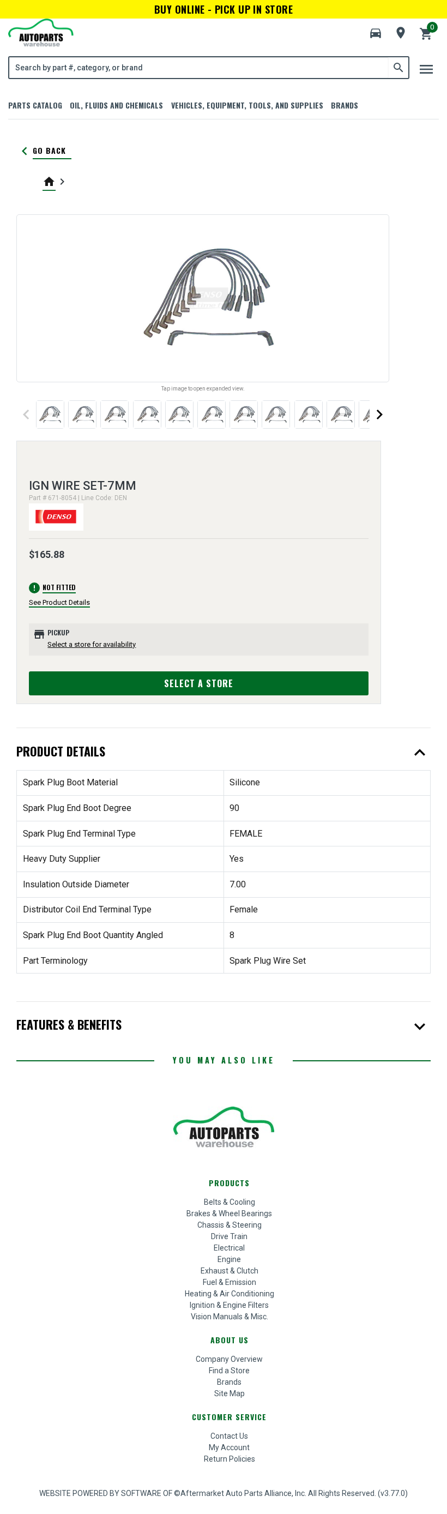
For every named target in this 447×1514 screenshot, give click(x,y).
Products (229, 1182)
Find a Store (229, 1370)
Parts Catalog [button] (35, 105)
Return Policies (229, 1459)
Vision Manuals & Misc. (229, 1316)
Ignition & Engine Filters (229, 1305)
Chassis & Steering (229, 1225)
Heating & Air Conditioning (229, 1293)
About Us (229, 1339)
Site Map (229, 1393)
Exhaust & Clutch (229, 1270)
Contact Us (229, 1436)
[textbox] (199, 67)
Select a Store (198, 683)
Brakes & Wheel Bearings (229, 1213)
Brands (344, 105)
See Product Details (59, 602)
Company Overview (229, 1359)
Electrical (229, 1247)
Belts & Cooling (229, 1202)
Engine (229, 1259)
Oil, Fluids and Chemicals (116, 105)
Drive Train (229, 1236)
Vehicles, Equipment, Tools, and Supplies (247, 105)
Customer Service (229, 1416)
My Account (229, 1447)
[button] (375, 33)
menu (426, 69)
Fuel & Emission (229, 1282)
